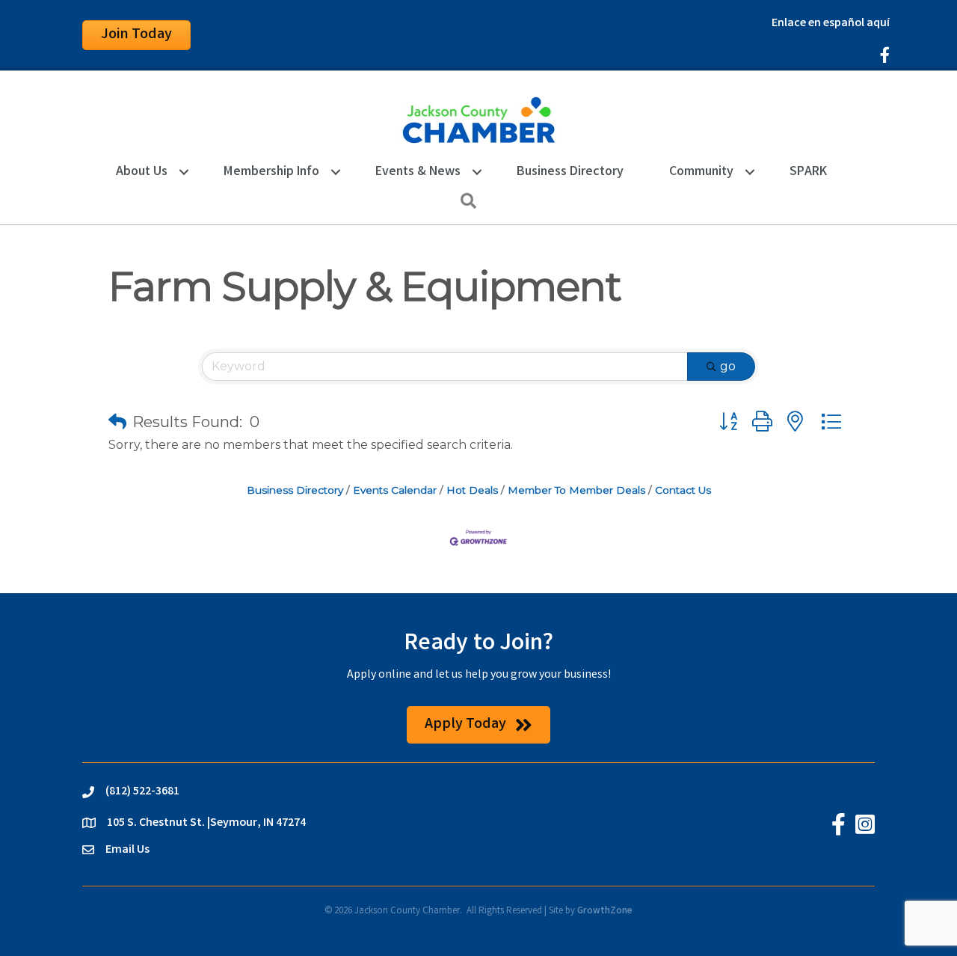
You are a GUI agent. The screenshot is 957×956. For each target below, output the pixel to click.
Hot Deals (472, 490)
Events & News (418, 172)
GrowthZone (605, 911)
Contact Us (683, 490)
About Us (141, 172)
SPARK (808, 172)
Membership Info (271, 172)
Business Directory (570, 172)
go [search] (728, 366)
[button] (117, 421)
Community (701, 172)
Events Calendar (395, 490)
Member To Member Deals (576, 490)
